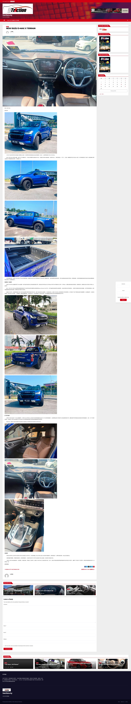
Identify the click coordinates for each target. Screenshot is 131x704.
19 (121, 84)
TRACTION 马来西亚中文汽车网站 (13, 20)
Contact (126, 701)
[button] (127, 20)
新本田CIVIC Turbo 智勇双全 (87, 569)
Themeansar (20, 701)
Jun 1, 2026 (7, 667)
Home (119, 701)
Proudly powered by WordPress (7, 701)
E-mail (123, 290)
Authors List (122, 701)
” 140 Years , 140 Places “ (11, 664)
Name (5, 625)
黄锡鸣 (12, 31)
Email (5, 632)
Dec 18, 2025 (102, 667)
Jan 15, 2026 (39, 667)
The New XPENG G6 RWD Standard (46, 664)
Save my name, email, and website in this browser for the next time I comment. (19, 645)
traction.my (7, 15)
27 (125, 86)
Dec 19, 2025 (70, 667)
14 (101, 84)
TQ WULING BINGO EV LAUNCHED (109, 664)
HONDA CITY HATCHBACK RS (12, 569)
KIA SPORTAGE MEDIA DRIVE (13, 590)
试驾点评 (7, 26)
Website (5, 639)
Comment (5, 604)
